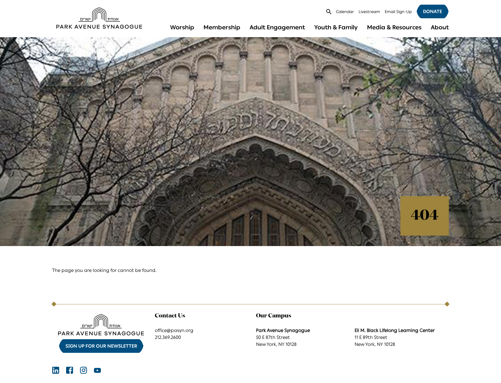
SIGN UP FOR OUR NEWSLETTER (101, 346)
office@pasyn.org (174, 330)
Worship (182, 27)
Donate (432, 11)
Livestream (369, 11)
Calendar (345, 11)
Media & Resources (394, 27)
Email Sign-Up (398, 11)
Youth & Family (336, 27)
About (440, 27)
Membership (222, 27)
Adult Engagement (277, 27)
